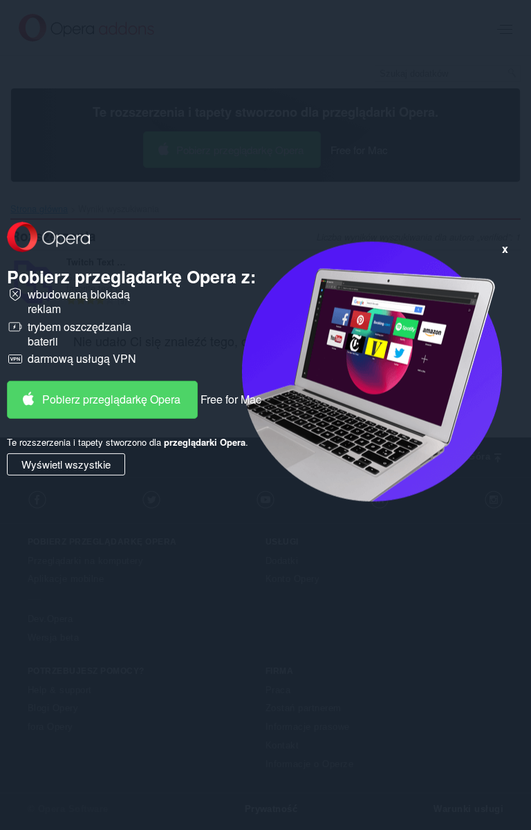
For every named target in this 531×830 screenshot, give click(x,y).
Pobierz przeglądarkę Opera (111, 399)
